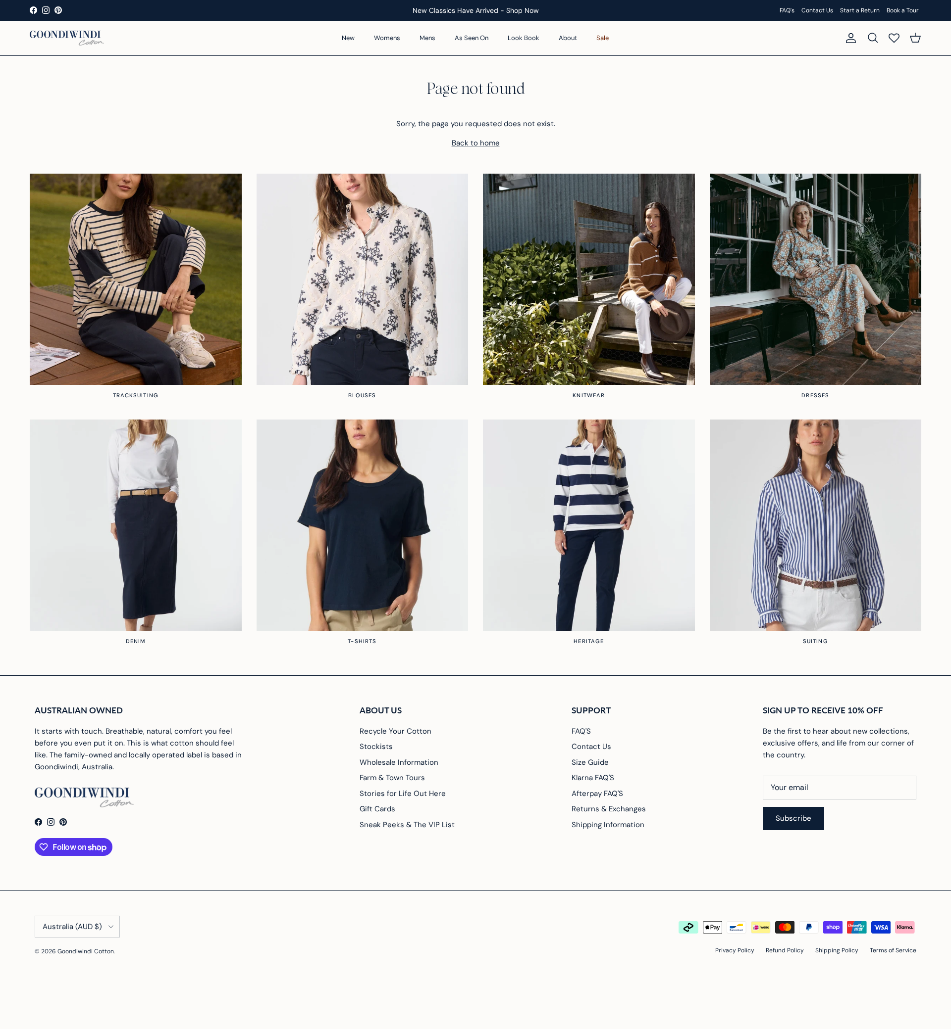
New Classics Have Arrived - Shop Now (476, 10)
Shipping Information (608, 825)
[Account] (849, 38)
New (348, 38)
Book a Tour (903, 10)
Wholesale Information (399, 762)
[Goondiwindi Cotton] (67, 38)
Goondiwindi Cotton (85, 951)
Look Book (523, 38)
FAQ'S (581, 731)
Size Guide (590, 762)
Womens (387, 38)
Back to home (476, 143)
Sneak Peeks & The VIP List (407, 825)
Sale (602, 38)
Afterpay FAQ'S (597, 793)
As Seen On (471, 38)
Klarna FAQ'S (593, 778)
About (568, 38)
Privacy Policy (734, 950)
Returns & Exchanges (609, 809)
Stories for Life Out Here (403, 793)
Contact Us (817, 10)
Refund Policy (785, 950)
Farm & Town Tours (392, 778)
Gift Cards (377, 809)
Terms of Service (893, 950)
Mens (427, 38)
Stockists (376, 746)
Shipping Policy (836, 950)
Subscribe (793, 818)
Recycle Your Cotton (395, 731)
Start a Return (860, 10)
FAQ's (787, 10)
